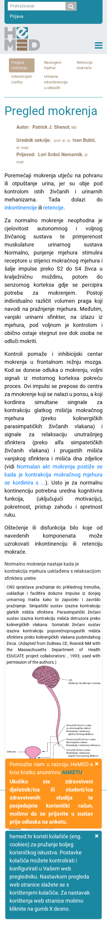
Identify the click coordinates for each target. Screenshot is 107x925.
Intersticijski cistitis (21, 79)
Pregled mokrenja (19, 65)
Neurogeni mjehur (52, 65)
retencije (53, 207)
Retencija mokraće (84, 65)
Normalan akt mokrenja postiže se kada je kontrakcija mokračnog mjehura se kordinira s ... (53, 474)
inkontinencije (20, 207)
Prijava (16, 16)
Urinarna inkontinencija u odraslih (55, 82)
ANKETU (72, 772)
